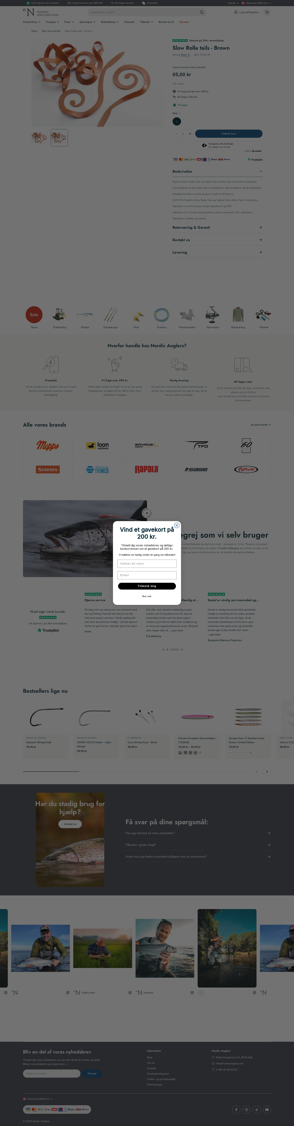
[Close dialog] (176, 525)
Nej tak (147, 596)
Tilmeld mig (147, 586)
